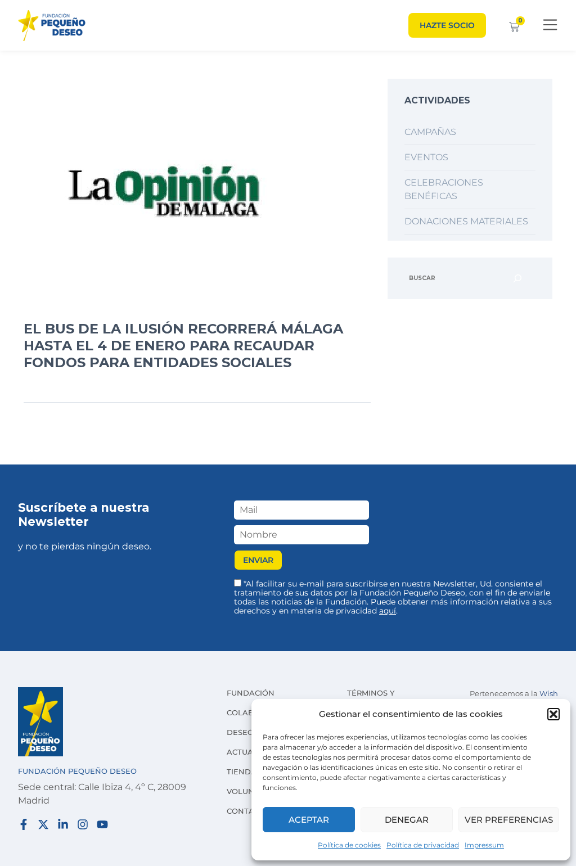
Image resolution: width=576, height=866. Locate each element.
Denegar (407, 819)
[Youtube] (102, 824)
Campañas (430, 132)
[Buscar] (518, 278)
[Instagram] (82, 824)
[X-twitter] (43, 824)
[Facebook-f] (23, 824)
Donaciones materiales (466, 221)
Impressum (484, 845)
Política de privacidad (422, 845)
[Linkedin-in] (63, 824)
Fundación (250, 692)
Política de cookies (349, 845)
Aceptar (309, 819)
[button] (553, 714)
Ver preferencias (509, 819)
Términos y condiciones (374, 698)
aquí (387, 611)
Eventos (426, 157)
